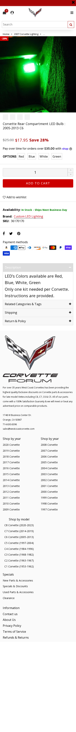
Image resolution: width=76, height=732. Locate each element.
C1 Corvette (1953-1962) (19, 566)
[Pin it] (18, 233)
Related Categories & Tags (23, 304)
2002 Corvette (49, 480)
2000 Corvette (49, 491)
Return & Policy (15, 321)
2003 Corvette (49, 474)
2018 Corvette (11, 456)
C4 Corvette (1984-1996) (19, 549)
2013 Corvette (11, 486)
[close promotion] (73, 1)
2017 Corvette (11, 462)
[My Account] (12, 12)
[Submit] (71, 24)
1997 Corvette (49, 509)
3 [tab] (40, 109)
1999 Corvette (49, 497)
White (44, 156)
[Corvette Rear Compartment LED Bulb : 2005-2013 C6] (38, 74)
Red (21, 156)
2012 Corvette (11, 491)
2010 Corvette (11, 503)
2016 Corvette (11, 468)
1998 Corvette (49, 503)
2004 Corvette (49, 468)
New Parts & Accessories (18, 580)
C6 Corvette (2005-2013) (19, 537)
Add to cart (38, 183)
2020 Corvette (11, 444)
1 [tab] (31, 109)
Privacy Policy (12, 626)
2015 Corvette (11, 474)
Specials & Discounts (15, 586)
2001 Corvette (49, 486)
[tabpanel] (38, 74)
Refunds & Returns (16, 637)
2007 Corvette (49, 450)
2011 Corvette (11, 497)
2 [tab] (36, 109)
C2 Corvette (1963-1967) (19, 560)
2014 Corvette (11, 480)
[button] (70, 174)
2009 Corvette (11, 509)
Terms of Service (14, 632)
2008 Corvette (49, 444)
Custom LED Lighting (28, 216)
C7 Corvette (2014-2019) (19, 531)
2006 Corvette (49, 456)
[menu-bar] (71, 12)
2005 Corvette (49, 462)
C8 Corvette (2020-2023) (19, 525)
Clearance (9, 598)
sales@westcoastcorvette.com (18, 428)
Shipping (11, 313)
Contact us (10, 614)
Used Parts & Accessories (18, 592)
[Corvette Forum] (48, 12)
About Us (9, 620)
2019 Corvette (11, 450)
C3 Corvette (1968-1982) (19, 554)
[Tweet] (11, 233)
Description (13, 267)
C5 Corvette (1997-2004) (19, 543)
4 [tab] (45, 109)
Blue (32, 156)
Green (57, 156)
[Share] (4, 233)
